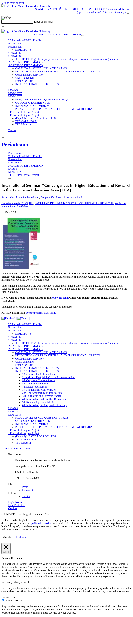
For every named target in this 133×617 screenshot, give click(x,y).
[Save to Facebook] (9, 318)
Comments (28, 490)
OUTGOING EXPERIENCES (32, 102)
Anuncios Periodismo (27, 197)
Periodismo (14, 144)
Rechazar (21, 537)
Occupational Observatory (29, 74)
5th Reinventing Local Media (38, 402)
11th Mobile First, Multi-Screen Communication (48, 377)
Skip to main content (12, 2)
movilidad (76, 197)
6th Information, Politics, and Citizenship (44, 405)
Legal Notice (15, 502)
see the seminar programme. (41, 312)
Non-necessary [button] (9, 597)
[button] (15, 46)
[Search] (2, 26)
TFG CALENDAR (26, 121)
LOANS (13, 90)
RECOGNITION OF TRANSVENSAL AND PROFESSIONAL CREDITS (58, 71)
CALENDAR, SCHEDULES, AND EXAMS (41, 68)
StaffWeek (22, 206)
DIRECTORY (23, 49)
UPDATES (14, 52)
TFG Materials (23, 124)
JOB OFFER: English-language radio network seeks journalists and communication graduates (66, 59)
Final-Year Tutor (24, 80)
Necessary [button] (7, 582)
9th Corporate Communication (38, 380)
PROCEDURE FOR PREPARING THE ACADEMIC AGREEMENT (55, 108)
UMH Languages (24, 77)
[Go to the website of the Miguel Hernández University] (25, 5)
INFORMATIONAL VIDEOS (32, 105)
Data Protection (16, 505)
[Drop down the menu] (6, 16)
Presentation (15, 43)
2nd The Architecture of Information (42, 392)
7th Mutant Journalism (34, 386)
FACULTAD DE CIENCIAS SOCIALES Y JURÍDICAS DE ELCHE (74, 203)
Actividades (7, 197)
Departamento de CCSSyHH (17, 203)
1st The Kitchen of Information (39, 389)
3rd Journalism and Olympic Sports (41, 395)
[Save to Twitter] (23, 318)
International (63, 197)
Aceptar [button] (7, 537)
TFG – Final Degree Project (23, 111)
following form (60, 297)
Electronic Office (91, 9)
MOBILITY (15, 93)
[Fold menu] (82, 35)
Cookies (12, 508)
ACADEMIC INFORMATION (25, 62)
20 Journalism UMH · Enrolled (25, 40)
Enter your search (43, 21)
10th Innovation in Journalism (38, 374)
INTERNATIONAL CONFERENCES (37, 83)
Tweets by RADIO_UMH (15, 448)
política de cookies (41, 523)
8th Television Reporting (35, 383)
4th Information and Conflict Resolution (44, 399)
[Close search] (2, 29)
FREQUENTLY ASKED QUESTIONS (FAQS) (42, 99)
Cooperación (48, 197)
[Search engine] (128, 13)
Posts (25, 486)
